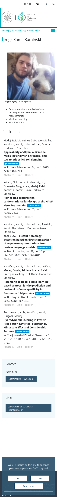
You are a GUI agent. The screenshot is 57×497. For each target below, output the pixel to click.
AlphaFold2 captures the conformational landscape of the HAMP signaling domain (28, 201)
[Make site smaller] (30, 4)
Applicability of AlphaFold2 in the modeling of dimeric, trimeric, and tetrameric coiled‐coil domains (25, 155)
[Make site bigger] (25, 4)
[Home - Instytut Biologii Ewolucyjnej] (28, 17)
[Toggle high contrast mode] (38, 4)
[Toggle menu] (53, 30)
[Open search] (52, 4)
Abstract (9, 175)
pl (46, 4)
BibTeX (29, 175)
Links (19, 175)
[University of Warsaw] (7, 17)
